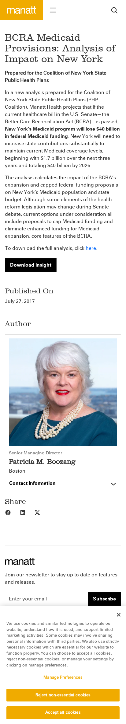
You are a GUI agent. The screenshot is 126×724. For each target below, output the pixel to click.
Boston (17, 471)
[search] (114, 9)
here (91, 248)
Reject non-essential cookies (63, 695)
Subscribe (104, 599)
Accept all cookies (62, 712)
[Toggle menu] (53, 10)
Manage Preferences (62, 677)
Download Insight (30, 265)
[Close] (118, 614)
